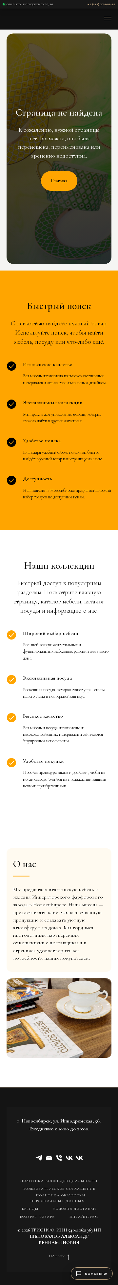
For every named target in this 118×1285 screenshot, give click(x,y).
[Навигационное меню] (107, 19)
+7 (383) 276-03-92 (101, 4)
